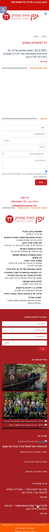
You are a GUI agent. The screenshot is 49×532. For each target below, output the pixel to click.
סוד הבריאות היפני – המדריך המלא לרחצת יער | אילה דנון (26, 491)
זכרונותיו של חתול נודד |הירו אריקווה (24, 446)
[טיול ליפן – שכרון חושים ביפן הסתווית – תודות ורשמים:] (24, 377)
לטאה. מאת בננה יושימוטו (36, 471)
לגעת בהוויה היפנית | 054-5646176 (29, 2)
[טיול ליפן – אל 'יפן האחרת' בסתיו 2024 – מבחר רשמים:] (24, 426)
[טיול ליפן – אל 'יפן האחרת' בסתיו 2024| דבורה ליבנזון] (24, 421)
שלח (41, 182)
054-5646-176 (18, 201)
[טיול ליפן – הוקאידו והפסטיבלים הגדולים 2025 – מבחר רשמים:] (24, 406)
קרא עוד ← (42, 61)
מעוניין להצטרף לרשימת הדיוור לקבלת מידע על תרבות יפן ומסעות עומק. (24, 175)
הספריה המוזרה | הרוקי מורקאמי (33, 452)
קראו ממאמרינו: (39, 483)
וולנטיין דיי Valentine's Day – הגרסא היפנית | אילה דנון (25, 507)
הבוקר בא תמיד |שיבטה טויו (35, 461)
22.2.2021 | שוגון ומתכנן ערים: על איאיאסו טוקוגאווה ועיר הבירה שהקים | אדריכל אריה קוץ (24, 53)
